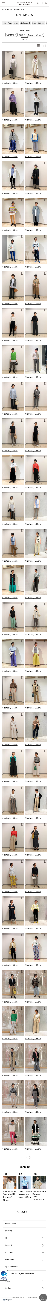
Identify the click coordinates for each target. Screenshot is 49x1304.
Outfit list (9, 9)
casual (16, 23)
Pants (10, 23)
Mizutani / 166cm (10, 83)
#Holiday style (25, 23)
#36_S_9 (41, 23)
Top (3, 9)
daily (4, 23)
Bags (34, 23)
